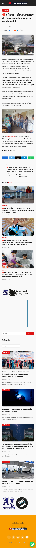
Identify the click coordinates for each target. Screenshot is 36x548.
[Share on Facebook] (9, 30)
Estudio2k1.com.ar (23, 542)
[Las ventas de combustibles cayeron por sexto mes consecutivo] (18, 470)
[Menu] (3, 3)
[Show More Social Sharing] (21, 30)
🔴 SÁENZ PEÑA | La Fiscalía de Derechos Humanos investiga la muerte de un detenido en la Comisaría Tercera (18, 210)
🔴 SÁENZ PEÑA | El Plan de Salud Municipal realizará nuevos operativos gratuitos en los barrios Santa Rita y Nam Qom (17, 275)
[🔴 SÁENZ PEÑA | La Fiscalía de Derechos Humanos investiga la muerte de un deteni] (18, 194)
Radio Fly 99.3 (10, 136)
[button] (32, 544)
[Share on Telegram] (17, 30)
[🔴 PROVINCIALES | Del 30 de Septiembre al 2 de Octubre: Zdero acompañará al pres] (18, 227)
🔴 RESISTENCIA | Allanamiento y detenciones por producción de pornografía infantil (11, 171)
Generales (6, 352)
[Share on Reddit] (15, 30)
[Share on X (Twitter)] (12, 30)
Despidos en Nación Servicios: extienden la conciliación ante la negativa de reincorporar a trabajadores (17, 374)
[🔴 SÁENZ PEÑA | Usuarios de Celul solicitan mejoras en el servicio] (18, 45)
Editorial (5, 10)
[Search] (33, 3)
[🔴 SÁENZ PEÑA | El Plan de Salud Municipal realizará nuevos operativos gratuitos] (18, 259)
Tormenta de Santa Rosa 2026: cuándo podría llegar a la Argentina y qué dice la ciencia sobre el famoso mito (17, 446)
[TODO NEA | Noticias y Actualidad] (18, 3)
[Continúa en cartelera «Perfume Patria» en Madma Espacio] (18, 397)
